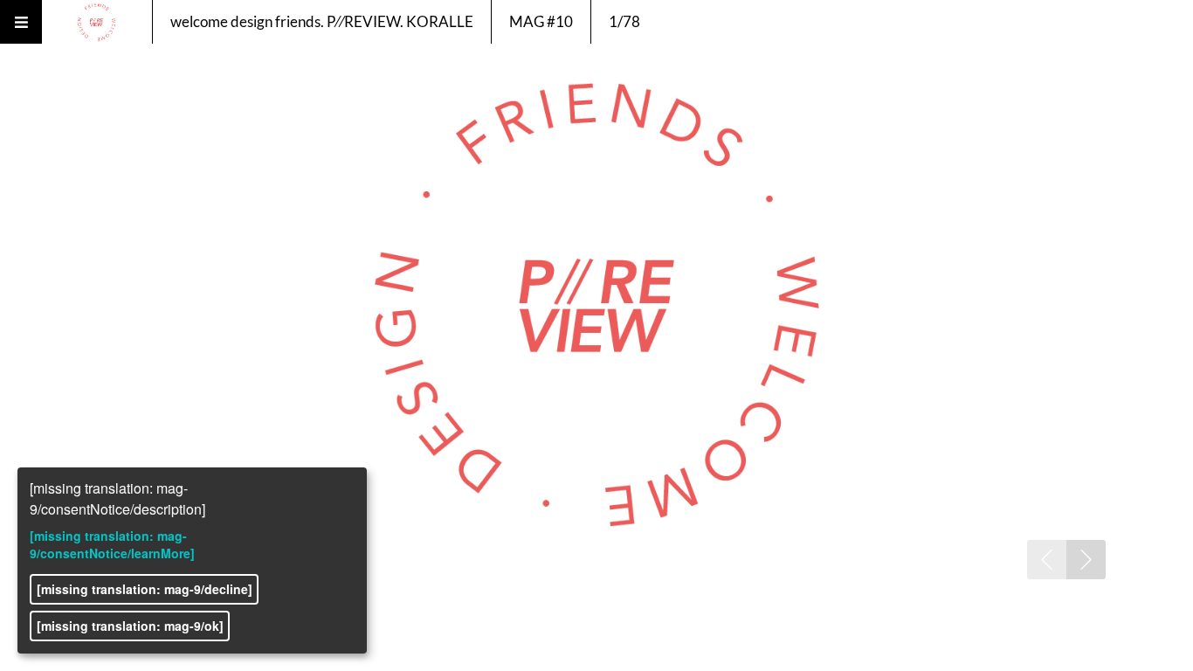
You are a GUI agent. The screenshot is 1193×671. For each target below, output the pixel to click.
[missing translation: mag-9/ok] (130, 625)
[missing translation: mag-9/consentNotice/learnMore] (112, 544)
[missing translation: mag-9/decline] (144, 589)
